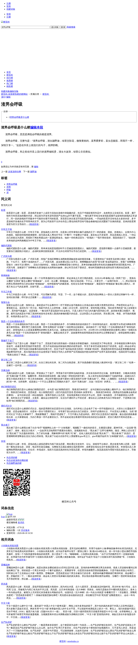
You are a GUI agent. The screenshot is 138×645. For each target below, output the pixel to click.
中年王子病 (6, 229)
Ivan (3, 517)
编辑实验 (14, 91)
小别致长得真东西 (9, 545)
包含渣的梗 (11, 457)
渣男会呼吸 (11, 184)
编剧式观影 (6, 245)
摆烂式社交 (6, 406)
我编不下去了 (7, 340)
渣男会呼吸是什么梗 (19, 117)
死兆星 (4, 584)
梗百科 (9, 75)
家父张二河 (6, 360)
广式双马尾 (6, 256)
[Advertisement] (69, 50)
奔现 (3, 441)
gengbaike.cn (73, 641)
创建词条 (10, 9)
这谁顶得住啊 (14, 171)
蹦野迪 (33, 171)
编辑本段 (36, 127)
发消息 (21, 522)
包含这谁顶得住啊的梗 (17, 460)
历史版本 (25, 530)
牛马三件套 (6, 291)
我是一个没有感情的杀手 (13, 321)
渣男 (8, 187)
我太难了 (5, 425)
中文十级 (5, 603)
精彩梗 (9, 86)
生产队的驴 (6, 622)
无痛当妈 (5, 370)
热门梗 (9, 83)
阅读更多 (34, 224)
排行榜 (9, 78)
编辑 (8, 97)
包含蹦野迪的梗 (14, 463)
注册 (8, 3)
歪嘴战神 (5, 565)
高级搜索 (71, 27)
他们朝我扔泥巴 (8, 386)
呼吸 (8, 190)
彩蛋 (3, 210)
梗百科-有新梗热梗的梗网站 (14, 94)
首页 (8, 72)
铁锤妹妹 (5, 275)
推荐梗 (9, 80)
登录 (8, 6)
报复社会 (5, 302)
